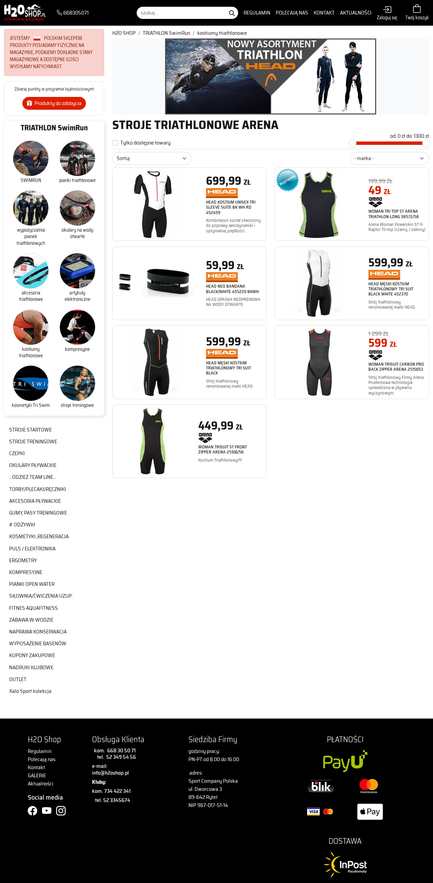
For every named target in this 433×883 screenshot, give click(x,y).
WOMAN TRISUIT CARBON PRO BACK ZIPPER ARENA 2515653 (396, 367)
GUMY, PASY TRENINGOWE (38, 513)
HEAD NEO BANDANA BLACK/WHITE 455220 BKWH (232, 289)
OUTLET (17, 679)
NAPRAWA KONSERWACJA (38, 631)
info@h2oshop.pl (110, 773)
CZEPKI (17, 453)
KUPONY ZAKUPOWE (32, 655)
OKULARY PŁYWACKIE (32, 465)
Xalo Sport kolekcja (30, 691)
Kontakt (324, 12)
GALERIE (37, 775)
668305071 (75, 13)
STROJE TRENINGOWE (33, 441)
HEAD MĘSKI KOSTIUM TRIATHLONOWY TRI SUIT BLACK (228, 368)
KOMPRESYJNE (25, 572)
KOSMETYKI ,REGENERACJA (39, 536)
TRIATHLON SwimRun (54, 128)
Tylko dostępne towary (145, 143)
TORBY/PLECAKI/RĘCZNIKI (37, 489)
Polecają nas (292, 12)
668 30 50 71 (120, 750)
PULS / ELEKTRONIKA (32, 548)
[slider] (352, 143)
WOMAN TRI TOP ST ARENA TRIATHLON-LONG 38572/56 (393, 214)
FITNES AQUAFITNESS (33, 608)
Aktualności (355, 12)
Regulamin (257, 12)
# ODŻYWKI (22, 524)
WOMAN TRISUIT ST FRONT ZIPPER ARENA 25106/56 (222, 449)
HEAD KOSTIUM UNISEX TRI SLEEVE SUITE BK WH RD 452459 (230, 207)
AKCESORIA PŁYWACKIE (35, 501)
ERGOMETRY (23, 560)
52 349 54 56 (121, 757)
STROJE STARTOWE (30, 429)
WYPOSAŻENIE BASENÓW (37, 643)
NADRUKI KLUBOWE (31, 667)
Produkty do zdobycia (57, 103)
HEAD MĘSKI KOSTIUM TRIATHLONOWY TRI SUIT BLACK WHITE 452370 (390, 289)
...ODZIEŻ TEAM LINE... (32, 477)
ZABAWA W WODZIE (31, 620)
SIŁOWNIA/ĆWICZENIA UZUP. (41, 596)
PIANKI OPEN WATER (31, 584)
